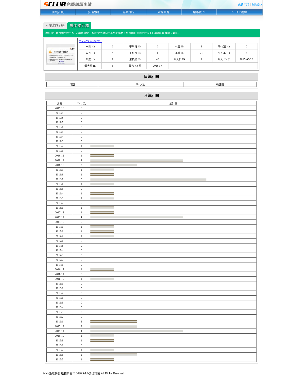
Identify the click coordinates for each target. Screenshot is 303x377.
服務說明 (93, 12)
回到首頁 (58, 12)
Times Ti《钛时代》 (90, 41)
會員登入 (257, 4)
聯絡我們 (199, 12)
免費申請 (243, 4)
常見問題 (163, 12)
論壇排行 (128, 12)
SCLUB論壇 (239, 12)
